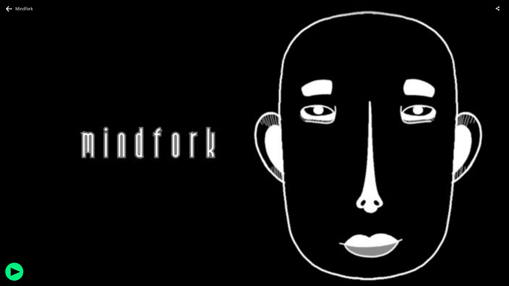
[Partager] (498, 8)
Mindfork (24, 8)
